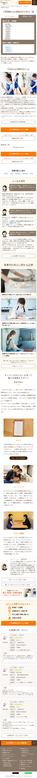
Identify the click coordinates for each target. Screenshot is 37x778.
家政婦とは (24, 755)
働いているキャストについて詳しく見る (17, 585)
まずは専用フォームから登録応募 (16, 743)
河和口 (6, 173)
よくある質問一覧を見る (17, 256)
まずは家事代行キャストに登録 (18, 129)
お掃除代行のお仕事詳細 (17, 122)
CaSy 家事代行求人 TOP (5, 6)
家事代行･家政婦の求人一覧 (16, 6)
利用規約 (23, 768)
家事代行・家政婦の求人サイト (6, 0)
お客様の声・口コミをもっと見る (17, 735)
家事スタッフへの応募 (26, 762)
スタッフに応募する (25, 2)
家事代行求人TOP (17, 138)
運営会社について (25, 764)
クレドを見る (20, 458)
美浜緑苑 (25, 173)
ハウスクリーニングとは (27, 754)
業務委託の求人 (6, 752)
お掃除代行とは (25, 750)
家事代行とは (24, 748)
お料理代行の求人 (7, 766)
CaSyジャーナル (17, 366)
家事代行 (8, 47)
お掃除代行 (25, 6)
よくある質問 (6, 758)
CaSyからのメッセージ (8, 754)
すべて (7, 46)
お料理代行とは (25, 752)
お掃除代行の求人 (7, 764)
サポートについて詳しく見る (17, 579)
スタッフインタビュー (8, 756)
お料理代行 (8, 51)
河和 (11, 173)
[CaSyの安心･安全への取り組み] (18, 593)
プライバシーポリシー (26, 766)
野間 (31, 173)
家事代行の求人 (7, 762)
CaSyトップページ (7, 748)
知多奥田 (18, 173)
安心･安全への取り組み (26, 760)
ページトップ (34, 743)
